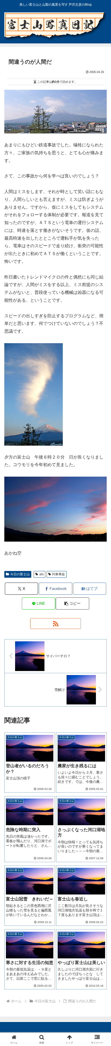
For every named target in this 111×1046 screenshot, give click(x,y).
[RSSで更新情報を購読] (55, 623)
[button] (72, 603)
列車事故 (58, 574)
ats (41, 574)
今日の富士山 (20, 574)
